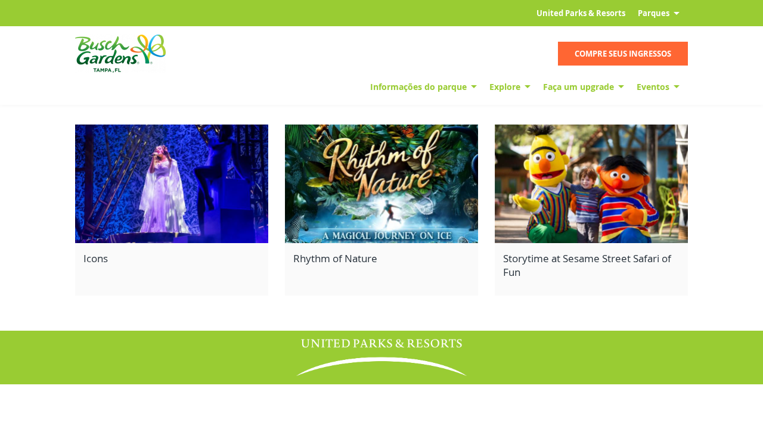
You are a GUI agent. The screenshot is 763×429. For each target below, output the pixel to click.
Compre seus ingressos (623, 53)
